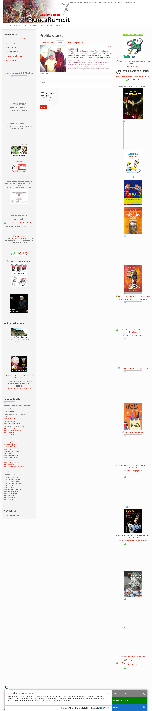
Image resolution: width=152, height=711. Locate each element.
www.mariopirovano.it (11, 437)
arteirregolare (8, 453)
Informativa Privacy (67, 708)
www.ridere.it (8, 500)
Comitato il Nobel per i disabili (15, 39)
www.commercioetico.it (11, 462)
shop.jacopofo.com (10, 444)
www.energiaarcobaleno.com (14, 467)
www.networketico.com (11, 455)
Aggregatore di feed (12, 515)
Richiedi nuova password (74, 43)
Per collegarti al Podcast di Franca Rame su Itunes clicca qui (19, 376)
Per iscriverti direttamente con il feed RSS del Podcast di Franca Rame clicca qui (19, 383)
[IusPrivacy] (104, 708)
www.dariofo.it (9, 433)
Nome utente (45, 74)
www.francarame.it (10, 429)
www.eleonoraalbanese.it (12, 472)
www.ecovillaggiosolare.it (12, 479)
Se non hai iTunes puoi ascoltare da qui (19, 388)
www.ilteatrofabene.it (11, 477)
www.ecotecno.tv (9, 487)
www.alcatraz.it (9, 411)
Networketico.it (18, 238)
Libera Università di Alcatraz (15, 56)
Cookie (57, 25)
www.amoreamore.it (11, 496)
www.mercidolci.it (9, 465)
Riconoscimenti (11, 47)
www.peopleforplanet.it (12, 423)
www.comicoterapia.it (11, 457)
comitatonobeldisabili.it (11, 451)
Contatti (49, 25)
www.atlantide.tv (9, 498)
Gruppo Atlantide (11, 60)
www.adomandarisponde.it (13, 483)
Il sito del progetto (133, 66)
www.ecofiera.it (9, 485)
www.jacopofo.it (9, 446)
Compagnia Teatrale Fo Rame (33, 25)
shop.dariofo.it (9, 435)
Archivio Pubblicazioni (13, 43)
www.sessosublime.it (11, 491)
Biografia (17, 25)
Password (44, 82)
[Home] (36, 11)
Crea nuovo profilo (48, 43)
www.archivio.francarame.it (13, 431)
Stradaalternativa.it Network (133, 35)
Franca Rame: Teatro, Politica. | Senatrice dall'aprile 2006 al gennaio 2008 (102, 2)
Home (9, 25)
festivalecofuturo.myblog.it (13, 481)
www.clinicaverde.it (10, 493)
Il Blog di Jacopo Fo (12, 52)
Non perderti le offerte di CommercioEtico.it (132, 77)
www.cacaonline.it (10, 418)
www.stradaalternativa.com (13, 489)
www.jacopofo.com (10, 442)
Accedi (61, 43)
